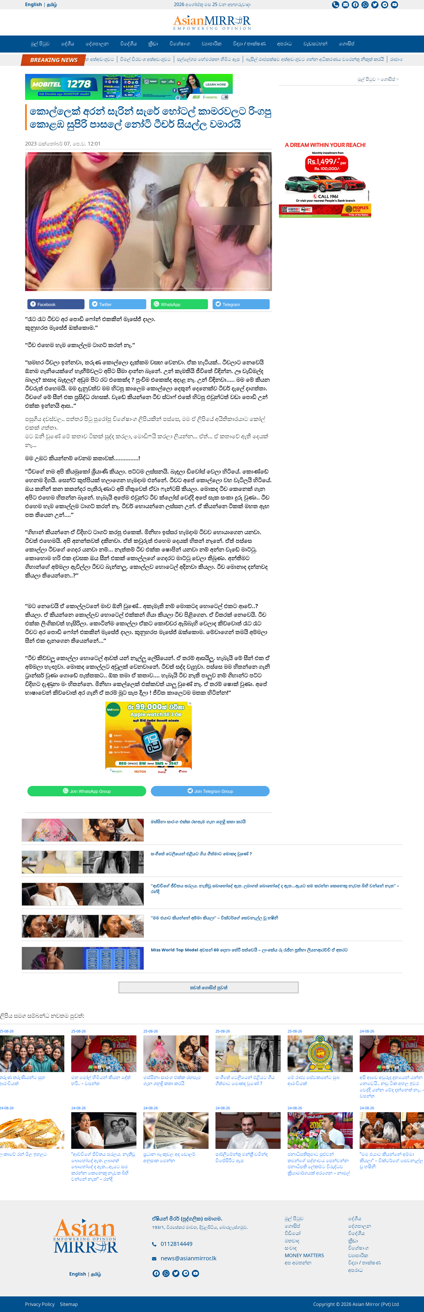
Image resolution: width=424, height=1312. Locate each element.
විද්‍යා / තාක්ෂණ (249, 43)
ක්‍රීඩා (153, 43)
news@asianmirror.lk (189, 1258)
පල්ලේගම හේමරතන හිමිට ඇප (182, 59)
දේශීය (67, 43)
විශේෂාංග (180, 43)
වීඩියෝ (293, 1233)
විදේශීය (128, 43)
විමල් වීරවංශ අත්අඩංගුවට (119, 59)
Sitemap (69, 1304)
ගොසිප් (346, 43)
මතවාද (292, 1240)
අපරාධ (284, 43)
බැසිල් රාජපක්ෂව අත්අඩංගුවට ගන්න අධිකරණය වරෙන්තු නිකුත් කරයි (289, 59)
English (33, 4)
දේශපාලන (97, 43)
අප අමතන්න (298, 1262)
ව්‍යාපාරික (212, 43)
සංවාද (291, 1247)
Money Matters (304, 1255)
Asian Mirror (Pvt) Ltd (375, 1304)
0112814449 (176, 1244)
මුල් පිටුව (40, 43)
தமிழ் (52, 4)
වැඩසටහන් (315, 43)
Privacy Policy (40, 1304)
